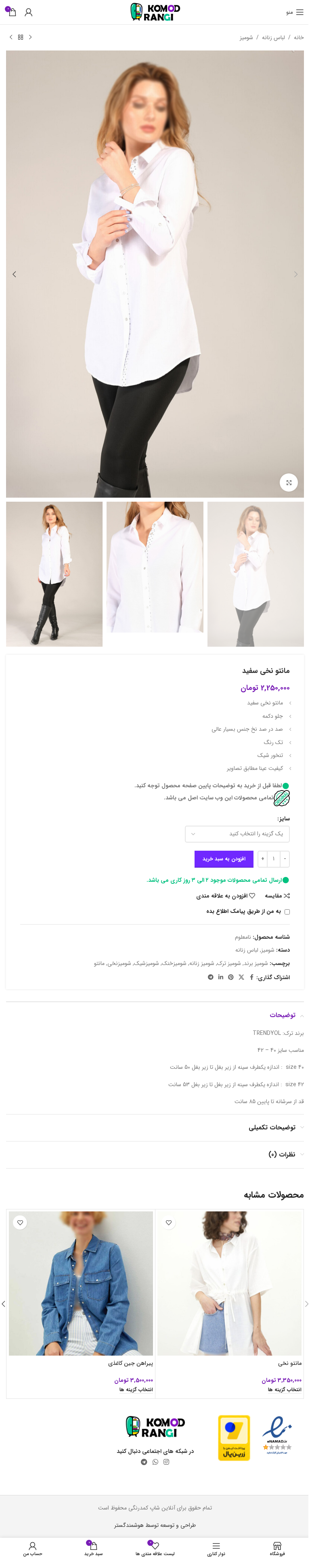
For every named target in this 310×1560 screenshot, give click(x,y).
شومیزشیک (146, 963)
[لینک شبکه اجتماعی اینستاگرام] (166, 1462)
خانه (299, 37)
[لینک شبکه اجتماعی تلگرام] (210, 977)
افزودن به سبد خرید (224, 859)
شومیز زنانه (201, 963)
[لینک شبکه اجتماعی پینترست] (231, 977)
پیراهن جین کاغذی (130, 1363)
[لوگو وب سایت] (155, 11)
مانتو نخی (290, 1363)
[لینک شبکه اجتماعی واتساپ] (155, 1462)
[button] (296, 274)
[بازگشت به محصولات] (20, 37)
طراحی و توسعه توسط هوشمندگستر (155, 1525)
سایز (285, 818)
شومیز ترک (229, 963)
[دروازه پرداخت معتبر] (234, 1437)
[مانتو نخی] (229, 1283)
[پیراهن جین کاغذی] (81, 1283)
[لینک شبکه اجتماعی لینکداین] (221, 977)
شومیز (246, 37)
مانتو (99, 963)
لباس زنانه (273, 37)
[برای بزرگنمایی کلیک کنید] (289, 482)
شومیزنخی (119, 963)
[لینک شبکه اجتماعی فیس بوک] (251, 977)
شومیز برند (256, 963)
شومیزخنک (174, 963)
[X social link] (241, 977)
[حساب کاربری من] (29, 12)
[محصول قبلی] (30, 37)
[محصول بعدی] (11, 37)
